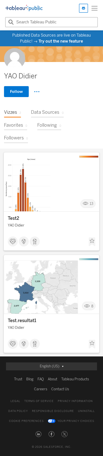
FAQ (41, 379)
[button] (38, 434)
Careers (40, 389)
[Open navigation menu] (94, 8)
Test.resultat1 (22, 320)
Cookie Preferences (26, 421)
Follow (16, 91)
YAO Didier (16, 225)
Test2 (13, 218)
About (52, 379)
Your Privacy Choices (76, 421)
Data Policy (18, 411)
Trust (18, 379)
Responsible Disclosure (53, 411)
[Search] (10, 22)
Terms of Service (39, 401)
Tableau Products (75, 379)
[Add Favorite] (92, 241)
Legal (15, 401)
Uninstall (86, 411)
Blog (30, 379)
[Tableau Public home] (24, 8)
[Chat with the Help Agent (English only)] (83, 8)
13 (91, 203)
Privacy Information (75, 401)
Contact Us (60, 389)
